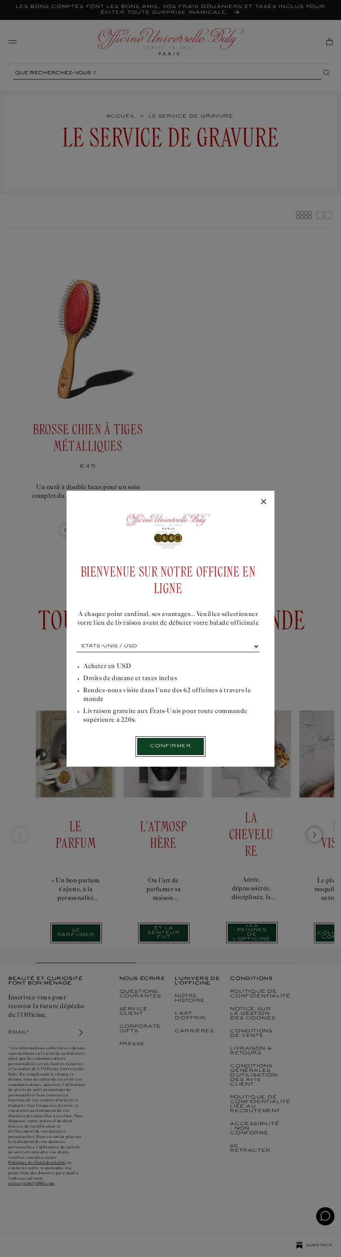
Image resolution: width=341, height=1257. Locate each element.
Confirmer (170, 746)
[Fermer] (263, 502)
